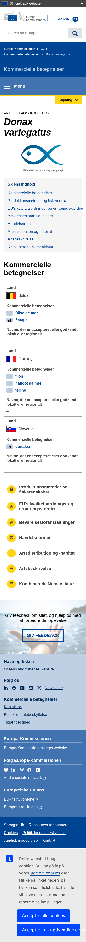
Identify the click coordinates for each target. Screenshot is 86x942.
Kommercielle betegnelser (22, 54)
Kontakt (48, 840)
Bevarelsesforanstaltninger (30, 216)
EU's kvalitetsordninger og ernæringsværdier (45, 208)
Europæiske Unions (21, 807)
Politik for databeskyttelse (25, 715)
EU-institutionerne (19, 799)
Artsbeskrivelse (21, 239)
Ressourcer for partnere (49, 825)
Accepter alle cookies (43, 915)
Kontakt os (13, 707)
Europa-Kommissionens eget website (35, 748)
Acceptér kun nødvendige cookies (51, 929)
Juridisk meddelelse (21, 840)
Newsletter (54, 688)
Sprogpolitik (14, 825)
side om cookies (45, 873)
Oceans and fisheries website (29, 669)
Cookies (11, 833)
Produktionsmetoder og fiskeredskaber (40, 201)
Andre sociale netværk (23, 778)
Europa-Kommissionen (19, 49)
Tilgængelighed (17, 722)
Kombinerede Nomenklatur (30, 247)
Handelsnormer (21, 224)
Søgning (75, 33)
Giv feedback (43, 635)
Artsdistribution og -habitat (30, 231)
